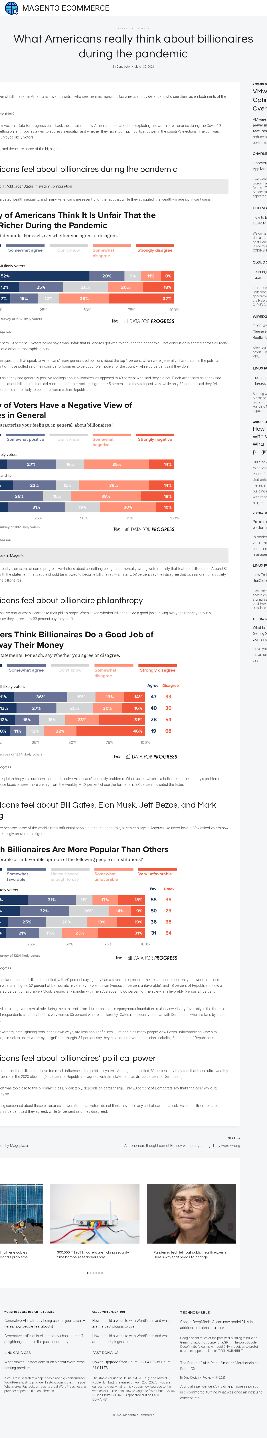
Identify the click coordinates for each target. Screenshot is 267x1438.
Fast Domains (105, 1353)
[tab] (87, 1273)
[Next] (230, 1227)
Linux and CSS (17, 1353)
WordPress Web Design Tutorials (29, 1311)
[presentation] (94, 1214)
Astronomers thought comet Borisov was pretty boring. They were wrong (182, 1142)
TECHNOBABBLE (195, 1312)
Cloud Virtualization (108, 1311)
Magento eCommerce (133, 28)
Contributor (124, 66)
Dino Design (191, 1377)
